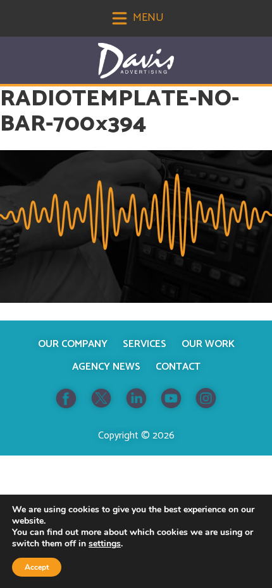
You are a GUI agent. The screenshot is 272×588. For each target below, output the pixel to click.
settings (105, 544)
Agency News (106, 366)
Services (144, 344)
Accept (37, 567)
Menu (147, 17)
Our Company (73, 344)
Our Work (208, 344)
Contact (178, 366)
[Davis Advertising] (136, 61)
